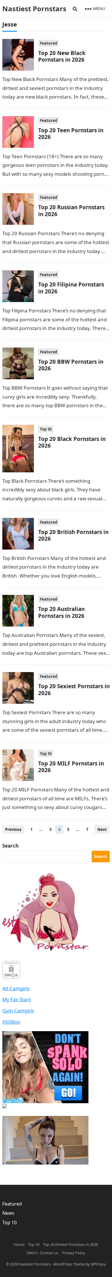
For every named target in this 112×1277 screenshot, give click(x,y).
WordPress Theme (69, 1264)
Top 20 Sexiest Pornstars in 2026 (74, 689)
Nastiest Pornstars (35, 1264)
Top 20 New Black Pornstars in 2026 (62, 56)
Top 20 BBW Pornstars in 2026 (70, 365)
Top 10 (45, 429)
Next (102, 829)
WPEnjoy (98, 1264)
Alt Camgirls (16, 988)
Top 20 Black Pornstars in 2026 (72, 442)
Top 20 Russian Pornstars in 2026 (71, 210)
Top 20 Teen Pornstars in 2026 (70, 133)
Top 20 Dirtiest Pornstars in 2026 (70, 1244)
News (8, 1213)
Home (19, 1244)
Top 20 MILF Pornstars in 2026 (71, 767)
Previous (13, 829)
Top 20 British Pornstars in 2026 (73, 535)
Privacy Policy (73, 1252)
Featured (48, 43)
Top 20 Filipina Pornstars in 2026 (71, 288)
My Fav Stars (16, 999)
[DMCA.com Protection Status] (11, 977)
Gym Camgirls (18, 1010)
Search (10, 845)
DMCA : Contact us (42, 1252)
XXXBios (11, 1021)
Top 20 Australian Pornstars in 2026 (61, 612)
